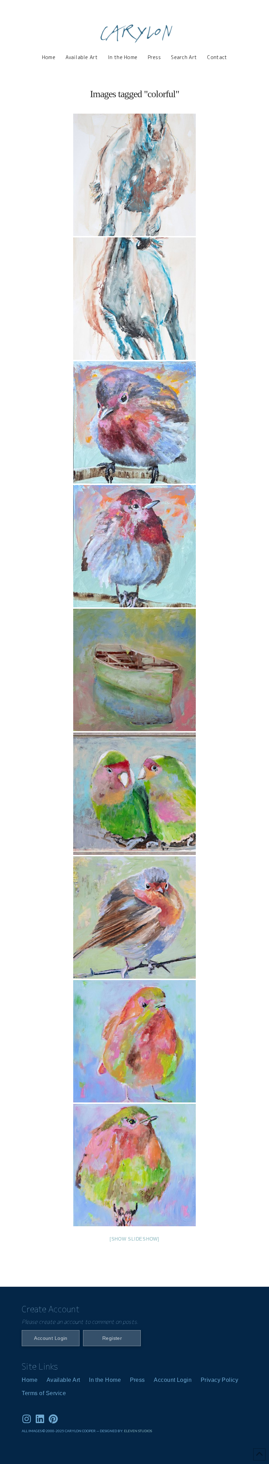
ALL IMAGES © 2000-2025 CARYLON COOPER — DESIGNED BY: (73, 1431)
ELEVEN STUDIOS (138, 1431)
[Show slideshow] (134, 1239)
